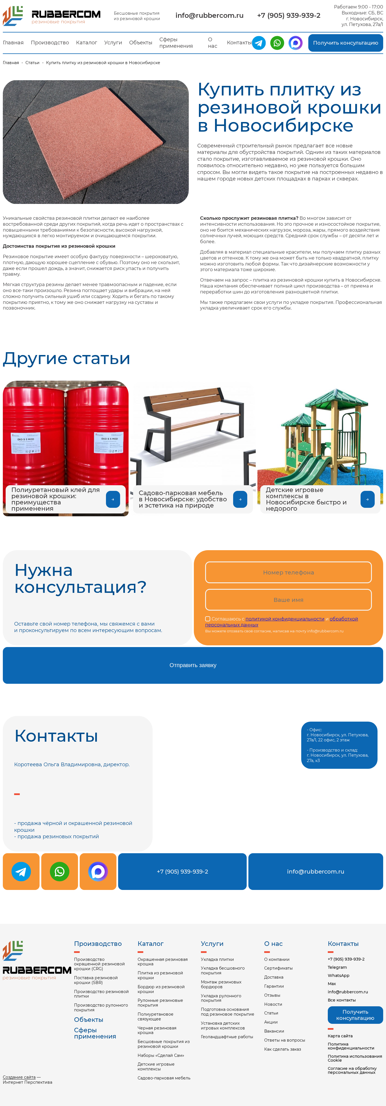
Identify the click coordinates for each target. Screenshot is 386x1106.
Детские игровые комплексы (156, 1067)
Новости (273, 1004)
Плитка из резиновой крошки (160, 975)
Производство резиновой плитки (101, 994)
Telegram (337, 967)
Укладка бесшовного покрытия (223, 971)
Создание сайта (19, 1077)
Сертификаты (278, 968)
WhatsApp (339, 975)
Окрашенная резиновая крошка (163, 962)
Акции (271, 1022)
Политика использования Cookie (355, 1058)
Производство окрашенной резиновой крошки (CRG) (99, 964)
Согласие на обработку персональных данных (352, 1070)
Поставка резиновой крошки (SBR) (96, 980)
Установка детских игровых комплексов (223, 1026)
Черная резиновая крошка (157, 1030)
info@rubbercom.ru (209, 15)
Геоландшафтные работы (227, 1037)
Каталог (86, 43)
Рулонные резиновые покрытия (160, 1003)
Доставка (273, 977)
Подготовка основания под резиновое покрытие (227, 1012)
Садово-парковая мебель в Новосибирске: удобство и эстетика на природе (183, 499)
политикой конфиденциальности (285, 619)
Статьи (32, 62)
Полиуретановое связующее (156, 1017)
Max (332, 984)
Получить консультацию (345, 43)
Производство (50, 43)
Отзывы (272, 995)
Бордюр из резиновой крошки (161, 989)
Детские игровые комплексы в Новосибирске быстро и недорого (306, 499)
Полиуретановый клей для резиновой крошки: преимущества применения (55, 499)
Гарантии (274, 986)
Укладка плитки (217, 959)
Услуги (113, 43)
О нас (212, 42)
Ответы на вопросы (284, 1040)
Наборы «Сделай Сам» (161, 1055)
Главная (13, 43)
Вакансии (274, 1031)
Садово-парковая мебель (164, 1078)
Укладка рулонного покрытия (221, 998)
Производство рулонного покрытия (101, 1008)
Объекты (140, 43)
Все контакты (342, 1000)
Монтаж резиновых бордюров (221, 984)
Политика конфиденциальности (351, 1046)
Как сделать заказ (282, 1049)
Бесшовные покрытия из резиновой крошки (164, 1044)
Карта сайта (340, 1036)
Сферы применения (176, 42)
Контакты (239, 43)
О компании (277, 959)
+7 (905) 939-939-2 (288, 15)
